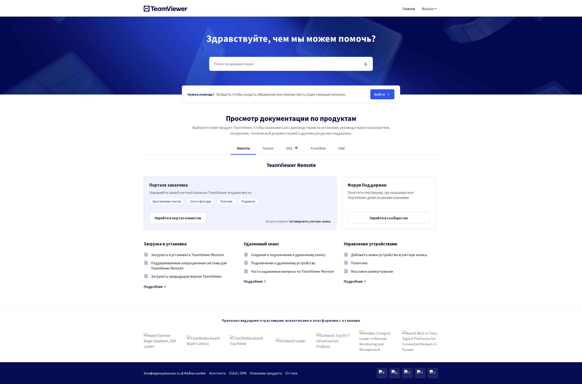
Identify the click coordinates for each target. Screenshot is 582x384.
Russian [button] (428, 8)
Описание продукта (266, 373)
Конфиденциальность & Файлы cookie (175, 373)
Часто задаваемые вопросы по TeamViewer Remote (292, 271)
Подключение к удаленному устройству (283, 263)
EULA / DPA (237, 373)
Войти (379, 94)
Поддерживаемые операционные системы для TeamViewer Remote (188, 265)
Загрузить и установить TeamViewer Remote (187, 254)
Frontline (318, 148)
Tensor (268, 148)
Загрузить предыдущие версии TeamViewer (186, 276)
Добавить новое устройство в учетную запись (389, 254)
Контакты (217, 373)
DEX (292, 150)
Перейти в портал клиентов (178, 218)
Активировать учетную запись (310, 221)
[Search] (366, 64)
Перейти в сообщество (389, 218)
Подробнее (153, 286)
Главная (408, 8)
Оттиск (291, 373)
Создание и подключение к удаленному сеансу (288, 254)
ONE (341, 148)
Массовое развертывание (372, 271)
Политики (359, 263)
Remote (243, 148)
